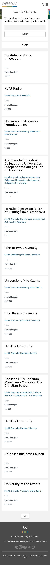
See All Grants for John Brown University (22, 254)
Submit (25, 34)
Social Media (41, 541)
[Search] (43, 4)
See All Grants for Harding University (20, 353)
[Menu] (47, 4)
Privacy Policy (34, 555)
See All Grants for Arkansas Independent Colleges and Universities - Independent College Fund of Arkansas (22, 180)
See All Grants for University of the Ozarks (23, 287)
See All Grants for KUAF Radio (17, 95)
